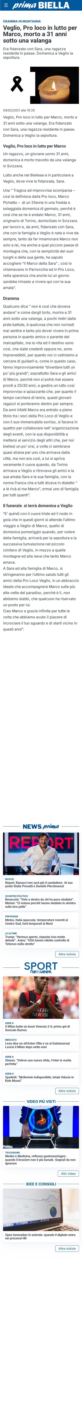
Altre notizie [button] (67, 954)
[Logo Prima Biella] (41, 5)
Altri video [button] (68, 1173)
